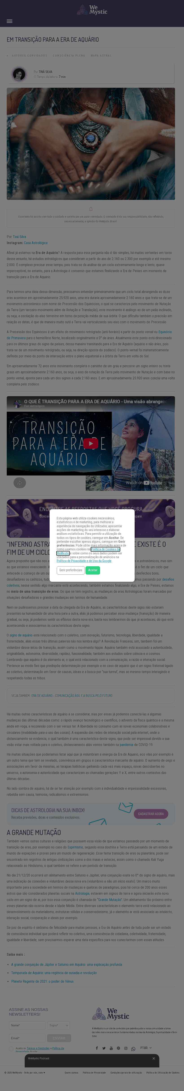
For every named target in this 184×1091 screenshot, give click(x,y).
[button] (71, 570)
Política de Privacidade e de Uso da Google (84, 561)
